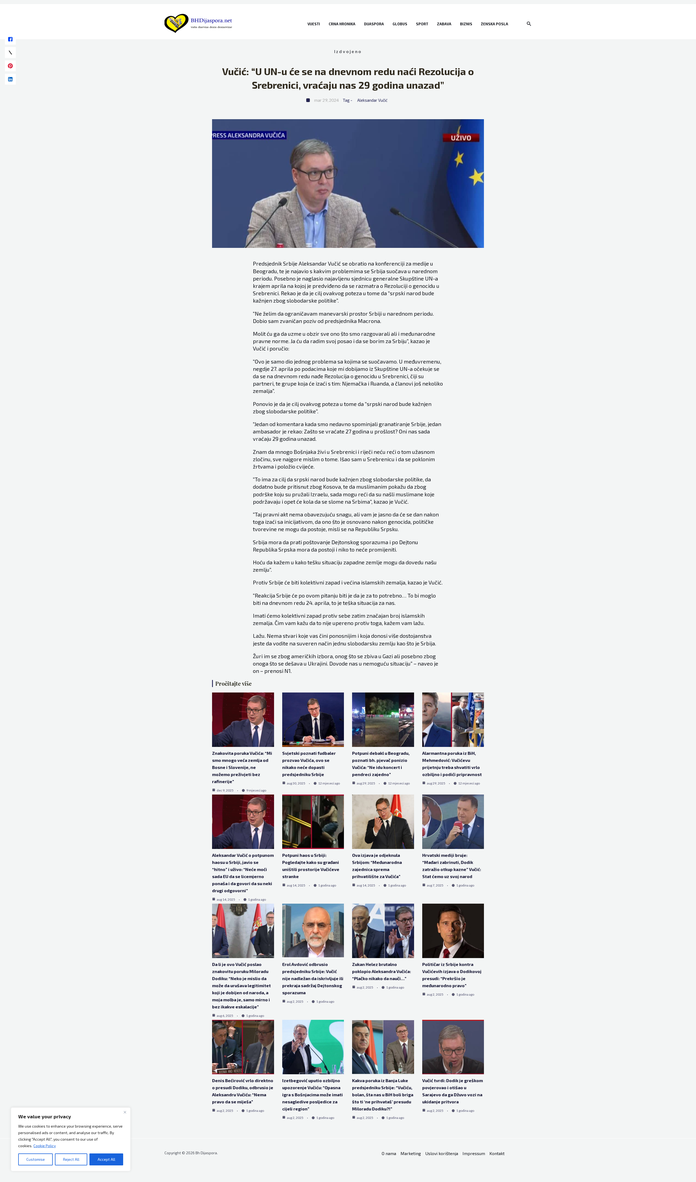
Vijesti (313, 24)
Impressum (473, 1153)
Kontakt (497, 1153)
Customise (35, 1159)
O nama (389, 1153)
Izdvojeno (348, 51)
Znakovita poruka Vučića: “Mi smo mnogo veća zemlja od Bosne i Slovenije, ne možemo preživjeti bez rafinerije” (242, 767)
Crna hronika (342, 24)
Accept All (106, 1159)
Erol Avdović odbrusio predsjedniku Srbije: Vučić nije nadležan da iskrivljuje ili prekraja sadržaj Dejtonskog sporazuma (312, 978)
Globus (400, 24)
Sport (422, 24)
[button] (529, 23)
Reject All (71, 1159)
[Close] (125, 1112)
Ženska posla (494, 24)
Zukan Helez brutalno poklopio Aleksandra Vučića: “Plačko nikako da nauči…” (381, 971)
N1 (287, 670)
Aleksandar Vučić (372, 100)
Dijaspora (374, 24)
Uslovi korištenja (441, 1153)
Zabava (444, 24)
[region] (70, 1139)
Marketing (410, 1153)
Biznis (466, 24)
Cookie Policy (44, 1145)
